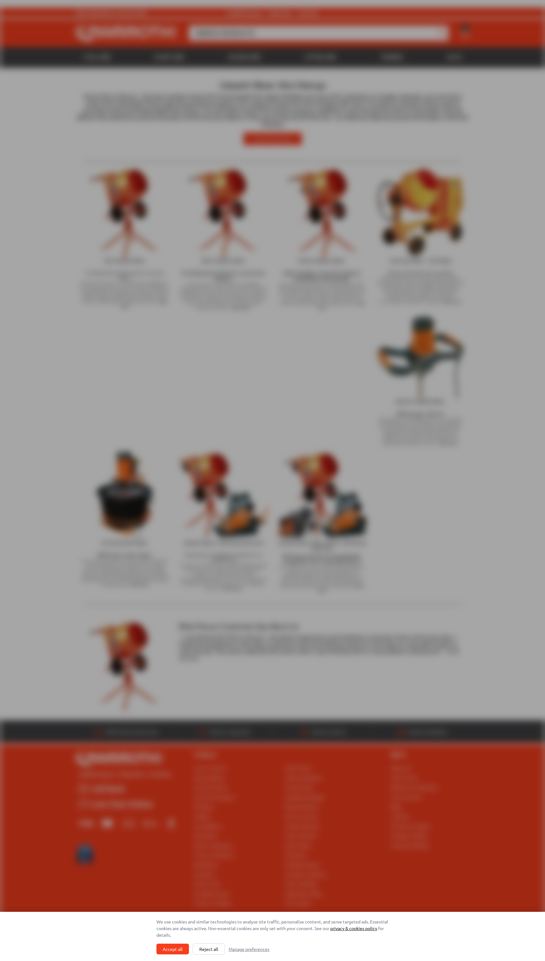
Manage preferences (249, 949)
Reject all (208, 949)
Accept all (173, 949)
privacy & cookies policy (353, 928)
